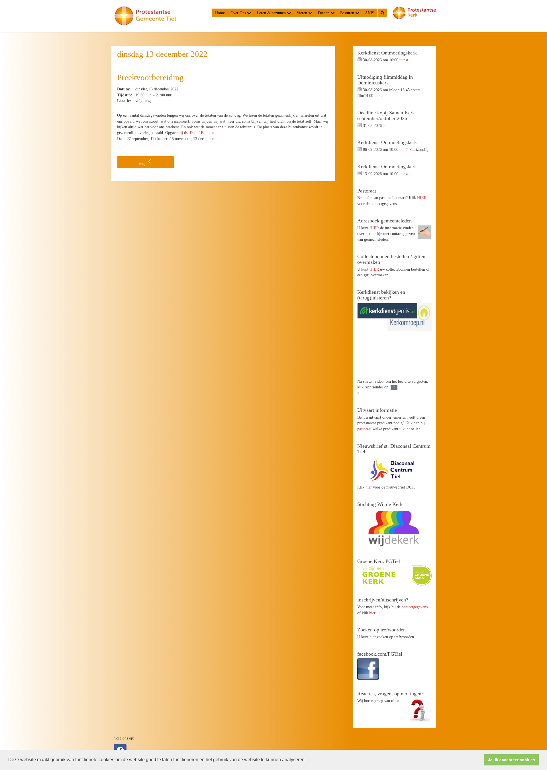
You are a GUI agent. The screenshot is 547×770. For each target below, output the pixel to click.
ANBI (370, 13)
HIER (421, 197)
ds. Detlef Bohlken (199, 132)
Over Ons (238, 13)
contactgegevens (415, 607)
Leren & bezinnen (272, 13)
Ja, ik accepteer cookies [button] (511, 759)
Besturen (347, 13)
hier (369, 487)
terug (142, 164)
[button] (308, 760)
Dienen (324, 13)
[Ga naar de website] (394, 469)
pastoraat (364, 429)
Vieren (302, 13)
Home (220, 13)
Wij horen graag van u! (390, 697)
